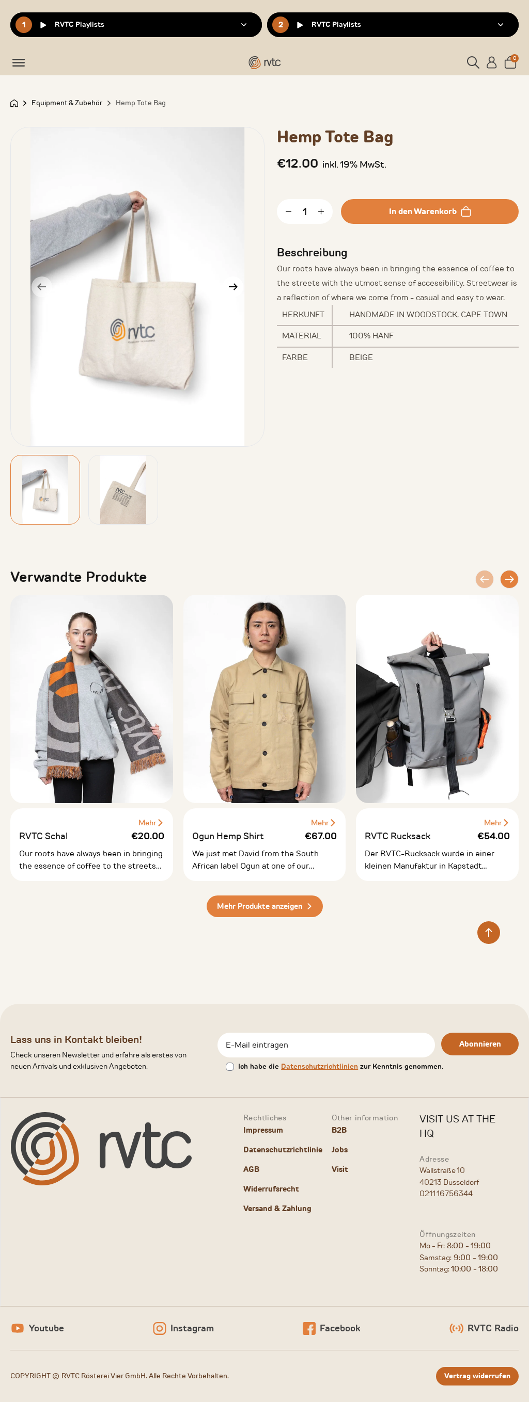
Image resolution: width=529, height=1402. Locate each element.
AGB (251, 1169)
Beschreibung (312, 252)
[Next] (233, 286)
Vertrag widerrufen (477, 1376)
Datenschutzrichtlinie (282, 1150)
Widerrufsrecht (271, 1189)
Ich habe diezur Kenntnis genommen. (340, 1066)
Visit (340, 1169)
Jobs (340, 1150)
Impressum (263, 1130)
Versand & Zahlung (277, 1208)
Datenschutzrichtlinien (319, 1066)
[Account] (492, 62)
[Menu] (18, 62)
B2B (339, 1130)
